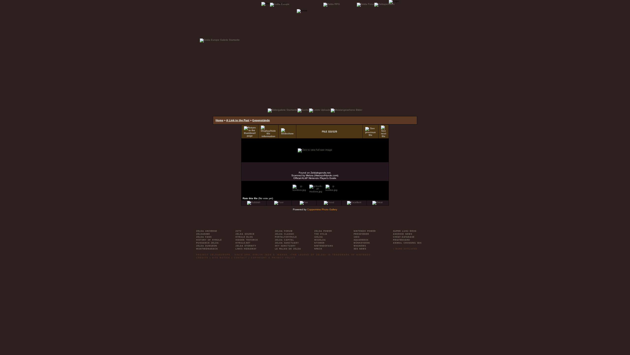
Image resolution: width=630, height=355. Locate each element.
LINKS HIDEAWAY (246, 249)
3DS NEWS (360, 249)
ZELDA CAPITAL (284, 240)
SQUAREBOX (361, 240)
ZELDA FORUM (284, 231)
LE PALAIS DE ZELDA (288, 249)
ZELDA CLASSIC (284, 234)
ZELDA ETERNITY (246, 246)
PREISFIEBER (361, 234)
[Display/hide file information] (268, 131)
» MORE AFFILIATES (405, 249)
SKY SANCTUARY (285, 246)
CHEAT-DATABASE (403, 237)
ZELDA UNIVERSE (206, 231)
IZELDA (318, 237)
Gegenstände (261, 120)
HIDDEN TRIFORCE (247, 240)
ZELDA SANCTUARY (287, 243)
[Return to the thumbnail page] (249, 131)
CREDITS (202, 258)
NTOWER (319, 243)
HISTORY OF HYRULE (209, 240)
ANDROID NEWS (402, 234)
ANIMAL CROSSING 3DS (407, 243)
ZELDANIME (203, 234)
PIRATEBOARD (401, 240)
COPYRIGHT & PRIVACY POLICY (273, 258)
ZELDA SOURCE (245, 234)
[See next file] (383, 131)
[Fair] (304, 202)
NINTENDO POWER (365, 231)
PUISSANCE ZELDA (207, 243)
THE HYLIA (320, 234)
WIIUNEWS (360, 246)
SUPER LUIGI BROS (404, 231)
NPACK (318, 249)
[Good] (329, 202)
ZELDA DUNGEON (206, 246)
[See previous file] (370, 131)
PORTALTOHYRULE (286, 237)
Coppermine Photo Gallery (322, 209)
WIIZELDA (320, 240)
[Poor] (279, 202)
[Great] (377, 202)
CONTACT (240, 258)
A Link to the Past (237, 120)
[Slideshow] (287, 131)
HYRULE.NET (243, 243)
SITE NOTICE (221, 258)
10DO (357, 237)
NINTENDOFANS (323, 246)
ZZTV (238, 231)
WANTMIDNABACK (207, 249)
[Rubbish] (253, 202)
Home (219, 120)
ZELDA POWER (323, 231)
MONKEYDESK (362, 243)
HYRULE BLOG (244, 237)
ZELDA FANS (204, 237)
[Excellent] (354, 202)
